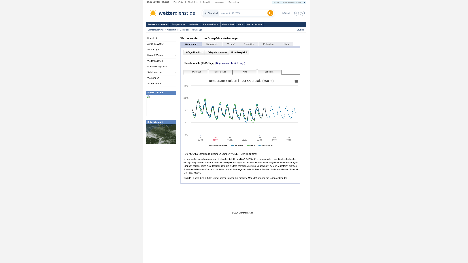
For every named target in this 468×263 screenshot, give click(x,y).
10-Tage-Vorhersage (217, 52)
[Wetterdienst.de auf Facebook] (296, 13)
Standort (213, 13)
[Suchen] (270, 13)
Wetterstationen (155, 61)
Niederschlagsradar (157, 66)
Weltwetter (194, 24)
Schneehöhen (154, 83)
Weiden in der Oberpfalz (178, 30)
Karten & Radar (210, 24)
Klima (240, 24)
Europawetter (178, 24)
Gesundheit (228, 24)
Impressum (219, 2)
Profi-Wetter (178, 2)
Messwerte (212, 44)
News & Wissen (155, 55)
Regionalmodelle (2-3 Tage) (230, 63)
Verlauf (231, 44)
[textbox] (243, 13)
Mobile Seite (193, 2)
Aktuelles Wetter (155, 44)
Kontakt (206, 2)
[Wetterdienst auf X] (302, 13)
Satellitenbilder (154, 72)
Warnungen (153, 78)
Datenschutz (234, 2)
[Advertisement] (161, 171)
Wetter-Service (254, 24)
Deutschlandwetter (158, 24)
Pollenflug (268, 44)
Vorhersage (153, 49)
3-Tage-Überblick (194, 52)
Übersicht (152, 38)
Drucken (300, 30)
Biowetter (249, 44)
